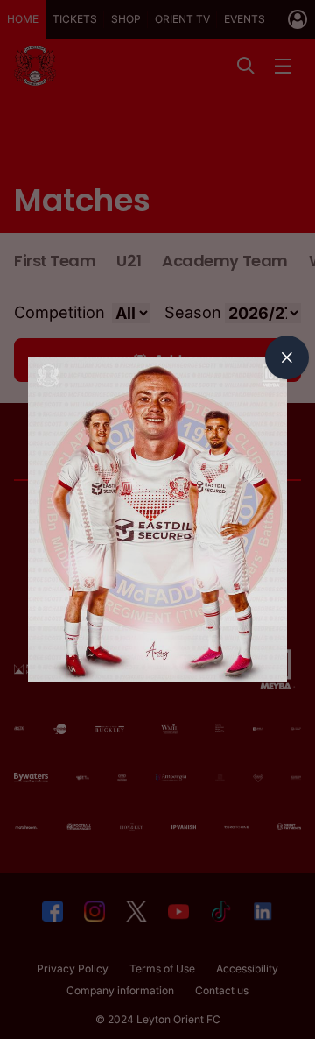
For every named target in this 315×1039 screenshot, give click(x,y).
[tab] (287, 357)
